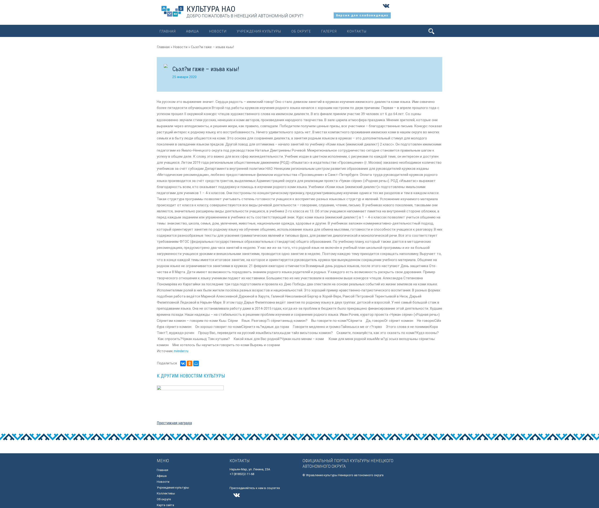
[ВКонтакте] (183, 363)
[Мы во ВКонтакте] (386, 9)
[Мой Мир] (196, 363)
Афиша (192, 31)
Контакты (356, 31)
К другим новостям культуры (191, 376)
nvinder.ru (181, 351)
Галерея (329, 31)
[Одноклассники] (189, 363)
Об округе (301, 31)
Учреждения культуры (259, 31)
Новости (217, 31)
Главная (168, 31)
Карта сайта (165, 505)
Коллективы (166, 493)
